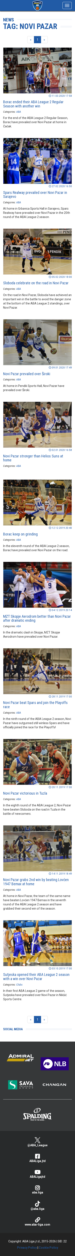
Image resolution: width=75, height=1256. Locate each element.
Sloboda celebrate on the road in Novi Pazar (36, 283)
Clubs (19, 984)
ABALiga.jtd (37, 1161)
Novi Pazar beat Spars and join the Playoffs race (35, 704)
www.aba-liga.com (37, 1224)
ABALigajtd (37, 1176)
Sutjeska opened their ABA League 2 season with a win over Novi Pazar (36, 976)
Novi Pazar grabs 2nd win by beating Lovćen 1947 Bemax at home (36, 881)
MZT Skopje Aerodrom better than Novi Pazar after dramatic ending (37, 618)
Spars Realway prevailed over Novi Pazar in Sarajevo (35, 194)
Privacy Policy (27, 1247)
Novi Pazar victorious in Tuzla (25, 793)
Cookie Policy (48, 1247)
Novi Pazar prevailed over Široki (26, 374)
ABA (18, 111)
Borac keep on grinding (20, 534)
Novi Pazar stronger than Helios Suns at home (33, 458)
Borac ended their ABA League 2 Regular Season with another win (33, 104)
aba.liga (37, 1192)
